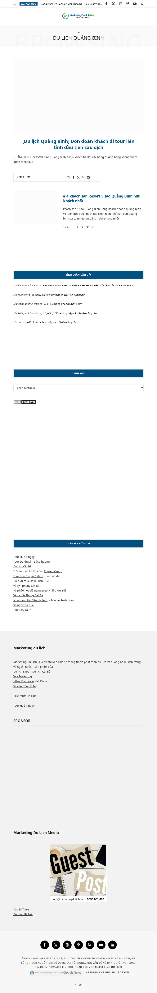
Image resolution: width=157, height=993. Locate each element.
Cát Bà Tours (21, 909)
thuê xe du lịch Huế (36, 581)
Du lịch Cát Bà (22, 566)
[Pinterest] (83, 177)
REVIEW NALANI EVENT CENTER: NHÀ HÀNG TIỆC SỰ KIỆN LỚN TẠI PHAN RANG (88, 285)
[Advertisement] (78, 348)
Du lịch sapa (21, 671)
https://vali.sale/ (23, 681)
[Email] (88, 177)
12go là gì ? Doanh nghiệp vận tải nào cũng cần (70, 313)
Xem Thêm (23, 177)
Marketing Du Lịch (25, 662)
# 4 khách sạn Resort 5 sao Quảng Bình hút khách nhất (101, 199)
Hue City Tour (22, 610)
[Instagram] (67, 945)
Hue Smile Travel (117, 972)
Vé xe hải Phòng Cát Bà (28, 595)
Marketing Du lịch (109, 967)
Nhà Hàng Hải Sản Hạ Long (30, 600)
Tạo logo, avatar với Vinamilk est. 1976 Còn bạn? (57, 294)
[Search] (142, 4)
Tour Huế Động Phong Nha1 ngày (62, 304)
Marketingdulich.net (24, 285)
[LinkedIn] (112, 945)
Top (79, 984)
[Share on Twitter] (78, 177)
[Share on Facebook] (73, 177)
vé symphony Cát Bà (26, 585)
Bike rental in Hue (24, 696)
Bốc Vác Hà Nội (23, 914)
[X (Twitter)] (56, 945)
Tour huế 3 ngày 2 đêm (28, 576)
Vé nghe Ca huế (23, 605)
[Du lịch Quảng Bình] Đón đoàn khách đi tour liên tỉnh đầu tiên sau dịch (78, 144)
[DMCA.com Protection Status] (25, 403)
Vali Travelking (22, 676)
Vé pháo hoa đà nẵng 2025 (30, 590)
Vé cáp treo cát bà (24, 686)
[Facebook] (44, 945)
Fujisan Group (53, 571)
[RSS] (90, 945)
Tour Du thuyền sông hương (31, 561)
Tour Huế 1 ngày (23, 557)
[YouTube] (101, 945)
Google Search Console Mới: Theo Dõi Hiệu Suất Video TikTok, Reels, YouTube (73, 4)
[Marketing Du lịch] (78, 16)
